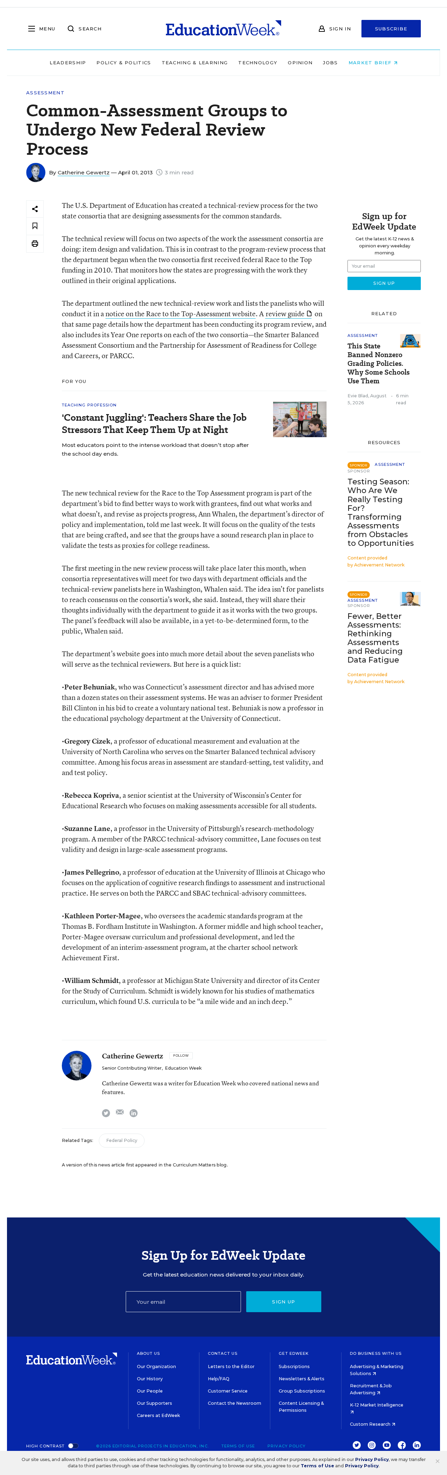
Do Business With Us (376, 1353)
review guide (285, 313)
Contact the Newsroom (234, 1403)
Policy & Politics (123, 62)
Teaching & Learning (195, 62)
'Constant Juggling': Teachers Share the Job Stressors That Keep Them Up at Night (154, 423)
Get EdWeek (294, 1353)
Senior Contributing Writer (132, 1068)
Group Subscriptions (302, 1391)
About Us (148, 1353)
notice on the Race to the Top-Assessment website (180, 313)
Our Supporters (154, 1403)
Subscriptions (294, 1366)
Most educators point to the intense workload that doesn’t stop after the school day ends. (155, 449)
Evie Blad (357, 395)
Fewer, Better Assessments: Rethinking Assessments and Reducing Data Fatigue (375, 638)
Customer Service (228, 1391)
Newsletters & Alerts (301, 1378)
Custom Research (370, 1424)
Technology (257, 62)
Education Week (183, 1068)
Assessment (45, 92)
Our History (150, 1378)
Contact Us (222, 1353)
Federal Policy (121, 1140)
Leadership (68, 62)
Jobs (330, 62)
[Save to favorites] (35, 226)
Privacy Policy (287, 1446)
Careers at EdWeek (158, 1415)
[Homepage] (223, 29)
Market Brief (371, 62)
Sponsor (358, 471)
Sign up (283, 1301)
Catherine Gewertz (84, 172)
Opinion (300, 62)
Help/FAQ (218, 1378)
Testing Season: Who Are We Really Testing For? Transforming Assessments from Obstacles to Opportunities (380, 512)
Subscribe (391, 28)
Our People (150, 1391)
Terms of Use (238, 1446)
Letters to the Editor (231, 1366)
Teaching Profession (89, 405)
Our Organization (156, 1366)
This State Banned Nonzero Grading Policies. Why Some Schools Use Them (378, 363)
